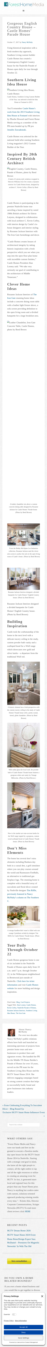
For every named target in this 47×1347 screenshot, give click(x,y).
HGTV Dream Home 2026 (19, 1230)
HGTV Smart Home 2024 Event (21, 1235)
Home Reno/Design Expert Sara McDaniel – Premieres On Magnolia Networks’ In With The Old (23, 1242)
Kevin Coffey (11, 1008)
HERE (27, 1211)
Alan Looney (21, 1005)
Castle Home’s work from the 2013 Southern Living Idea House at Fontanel (23, 112)
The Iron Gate (20, 1013)
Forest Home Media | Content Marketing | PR (23, 4)
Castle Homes (31, 1005)
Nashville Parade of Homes (26, 1008)
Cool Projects (25, 1002)
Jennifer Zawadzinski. (17, 130)
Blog (18, 1002)
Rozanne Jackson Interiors (16, 1010)
